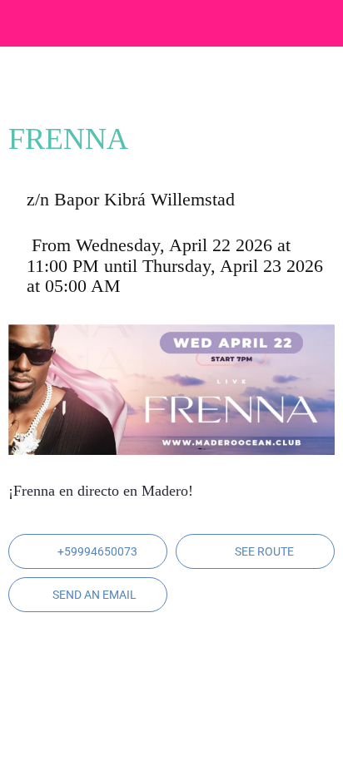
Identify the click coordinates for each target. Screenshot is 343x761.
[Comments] (315, 88)
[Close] (23, 23)
